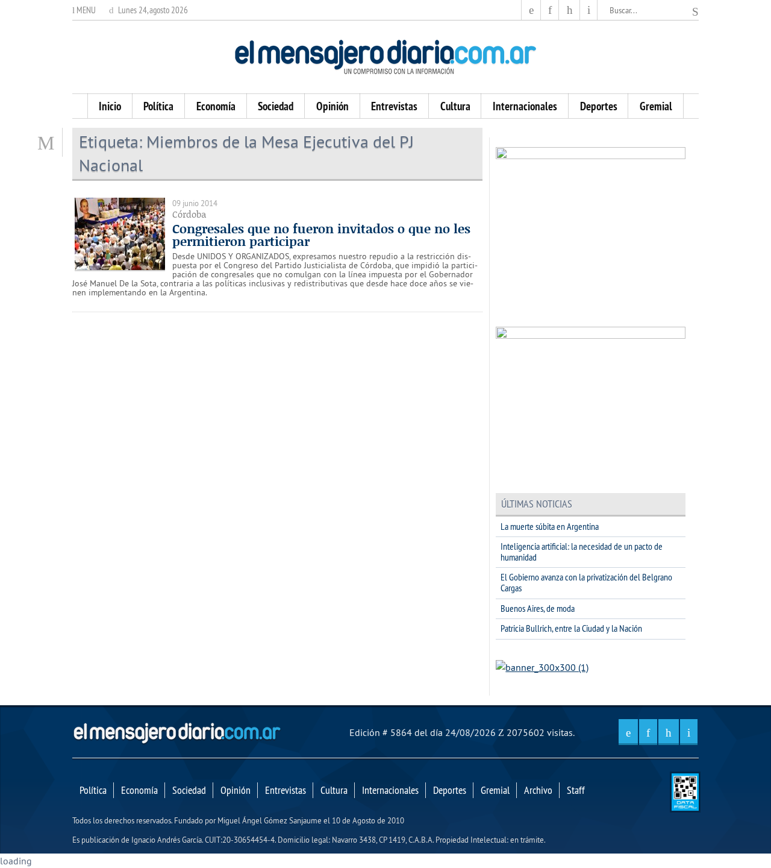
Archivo (538, 790)
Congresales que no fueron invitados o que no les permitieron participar (321, 235)
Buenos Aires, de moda (538, 608)
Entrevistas (394, 106)
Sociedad (275, 106)
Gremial (656, 106)
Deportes (598, 106)
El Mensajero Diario (385, 57)
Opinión (332, 106)
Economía (216, 106)
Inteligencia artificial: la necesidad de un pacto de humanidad (582, 551)
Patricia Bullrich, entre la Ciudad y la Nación (571, 628)
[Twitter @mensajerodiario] (550, 10)
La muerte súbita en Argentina (550, 526)
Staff (576, 790)
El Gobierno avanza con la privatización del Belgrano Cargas (586, 582)
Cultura (455, 106)
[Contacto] (589, 10)
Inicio (110, 106)
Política (158, 106)
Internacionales (525, 106)
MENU (85, 10)
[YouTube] (569, 10)
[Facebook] (531, 10)
